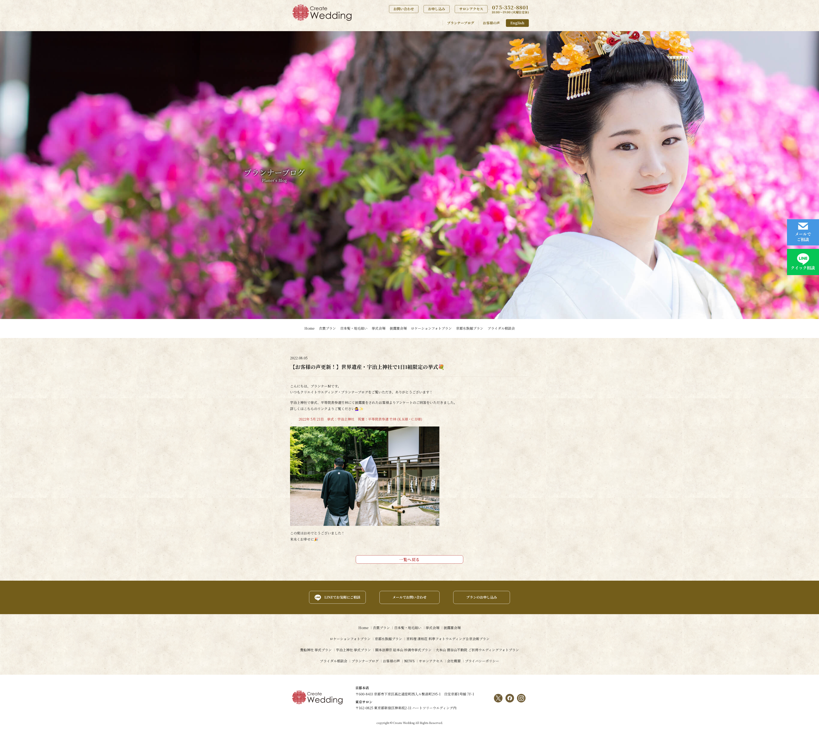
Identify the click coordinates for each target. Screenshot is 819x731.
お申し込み (436, 8)
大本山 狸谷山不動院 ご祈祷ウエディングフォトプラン (477, 649)
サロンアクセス (471, 8)
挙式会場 (378, 328)
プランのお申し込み (481, 597)
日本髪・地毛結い (353, 328)
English (517, 22)
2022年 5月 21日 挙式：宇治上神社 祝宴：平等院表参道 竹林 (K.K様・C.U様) (360, 419)
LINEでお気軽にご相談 (342, 597)
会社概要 (454, 660)
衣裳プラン (327, 328)
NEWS (409, 660)
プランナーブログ (460, 22)
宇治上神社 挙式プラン (353, 649)
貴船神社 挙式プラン (316, 649)
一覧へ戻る (409, 559)
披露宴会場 (398, 328)
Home (309, 328)
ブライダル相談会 (501, 328)
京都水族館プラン (469, 328)
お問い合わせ (404, 8)
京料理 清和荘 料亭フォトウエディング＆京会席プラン (447, 638)
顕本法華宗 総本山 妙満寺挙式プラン (403, 649)
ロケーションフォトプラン (431, 328)
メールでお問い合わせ (409, 597)
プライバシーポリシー (482, 660)
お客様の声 (491, 22)
